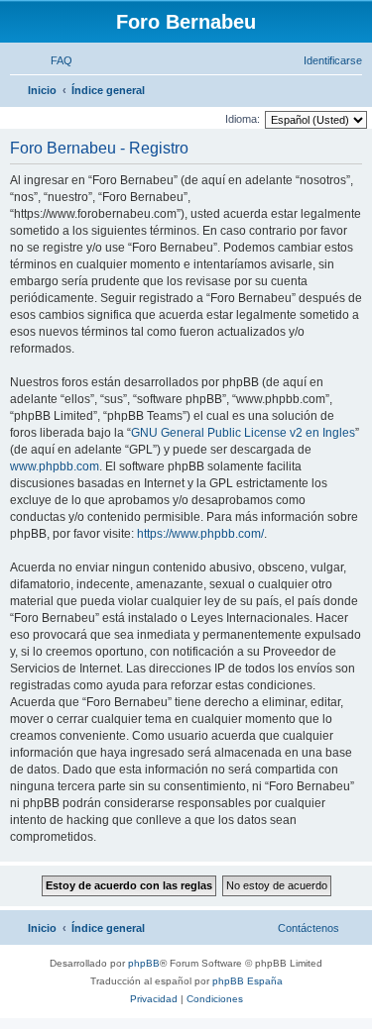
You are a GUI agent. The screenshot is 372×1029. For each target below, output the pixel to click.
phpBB (144, 963)
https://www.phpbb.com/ (200, 534)
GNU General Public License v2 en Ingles (243, 433)
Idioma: (242, 119)
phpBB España (247, 981)
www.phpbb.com (54, 466)
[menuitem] (52, 60)
